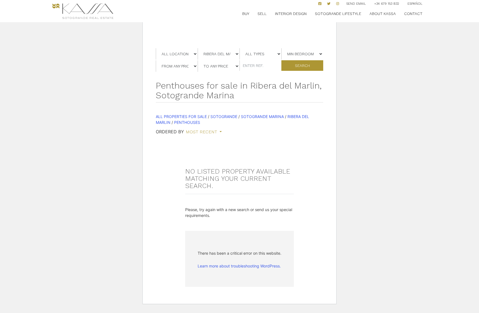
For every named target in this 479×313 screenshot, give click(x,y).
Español (414, 4)
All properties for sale (181, 116)
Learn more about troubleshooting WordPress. (239, 266)
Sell (262, 13)
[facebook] (320, 3)
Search (302, 65)
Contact (413, 13)
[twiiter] (328, 3)
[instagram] (337, 3)
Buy (245, 13)
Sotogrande (223, 116)
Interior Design (291, 13)
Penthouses (187, 122)
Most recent (202, 131)
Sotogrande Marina (262, 116)
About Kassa (383, 13)
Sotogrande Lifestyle (338, 13)
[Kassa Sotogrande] (82, 11)
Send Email (356, 4)
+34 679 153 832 (386, 4)
